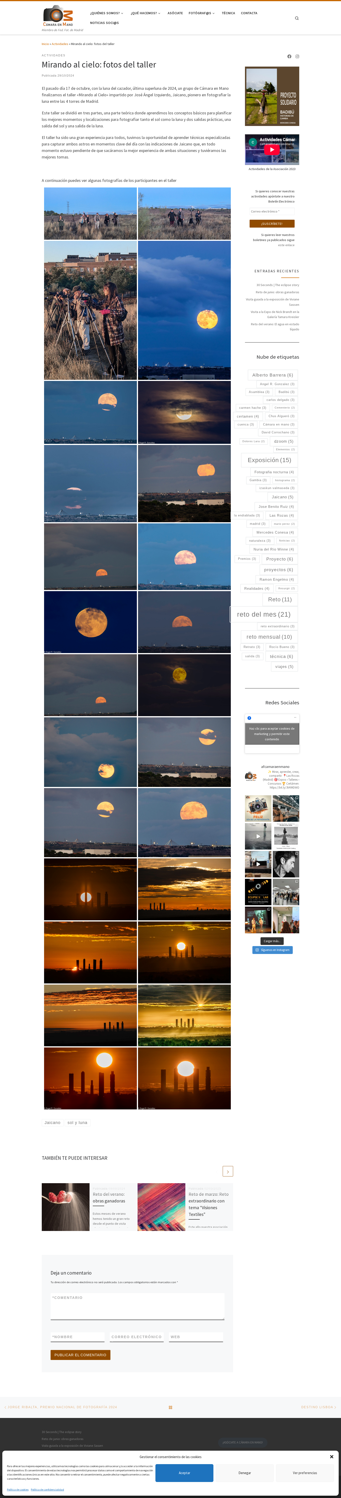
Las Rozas (282, 515)
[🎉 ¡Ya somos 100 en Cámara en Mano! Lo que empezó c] (258, 864)
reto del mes (264, 614)
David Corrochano (278, 432)
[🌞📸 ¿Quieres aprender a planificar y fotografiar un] (258, 892)
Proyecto (279, 559)
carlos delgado (281, 400)
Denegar (244, 1473)
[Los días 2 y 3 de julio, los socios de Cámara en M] (286, 836)
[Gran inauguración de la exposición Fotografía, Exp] (286, 892)
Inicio (45, 44)
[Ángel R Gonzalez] (184, 412)
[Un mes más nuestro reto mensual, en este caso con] (286, 808)
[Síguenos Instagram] (297, 56)
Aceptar (184, 1473)
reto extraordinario (278, 626)
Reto (280, 599)
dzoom (284, 441)
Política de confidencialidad (47, 1489)
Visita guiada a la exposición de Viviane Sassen (272, 301)
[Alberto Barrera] (184, 309)
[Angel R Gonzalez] (90, 621)
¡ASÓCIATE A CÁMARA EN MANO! (243, 1442)
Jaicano (283, 497)
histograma (285, 480)
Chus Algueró (282, 416)
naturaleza (260, 540)
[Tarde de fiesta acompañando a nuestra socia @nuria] (286, 920)
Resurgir (286, 588)
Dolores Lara (253, 441)
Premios (247, 559)
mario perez (284, 523)
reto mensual (269, 637)
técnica (281, 656)
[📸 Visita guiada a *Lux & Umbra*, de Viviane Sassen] (258, 836)
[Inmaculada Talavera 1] (90, 556)
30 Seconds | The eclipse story (278, 285)
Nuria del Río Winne (274, 549)
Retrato (252, 647)
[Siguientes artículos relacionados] (228, 1171)
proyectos (278, 569)
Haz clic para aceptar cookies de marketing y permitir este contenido (272, 733)
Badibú (287, 392)
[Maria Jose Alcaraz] (90, 412)
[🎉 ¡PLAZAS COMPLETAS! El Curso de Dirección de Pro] (286, 864)
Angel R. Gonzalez (277, 384)
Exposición (270, 460)
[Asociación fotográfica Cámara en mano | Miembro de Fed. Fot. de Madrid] (58, 14)
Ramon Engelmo (277, 579)
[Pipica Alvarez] (184, 483)
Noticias (287, 540)
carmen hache (252, 407)
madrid (258, 523)
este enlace (286, 245)
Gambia (258, 480)
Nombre (62, 1337)
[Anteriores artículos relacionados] (217, 1171)
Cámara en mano (279, 424)
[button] (331, 1456)
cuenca (246, 424)
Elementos (285, 449)
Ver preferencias (305, 1473)
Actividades (60, 44)
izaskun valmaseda (277, 488)
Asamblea (259, 392)
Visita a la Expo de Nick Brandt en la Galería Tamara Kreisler (275, 314)
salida (252, 656)
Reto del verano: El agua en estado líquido (275, 326)
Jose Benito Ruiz (276, 507)
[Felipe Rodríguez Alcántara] (184, 621)
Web (175, 1337)
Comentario (67, 1298)
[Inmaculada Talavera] (90, 684)
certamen (248, 416)
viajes (284, 666)
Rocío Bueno (282, 647)
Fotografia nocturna (274, 472)
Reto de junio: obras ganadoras (277, 292)
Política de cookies (18, 1489)
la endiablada (247, 515)
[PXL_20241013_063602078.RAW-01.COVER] (90, 309)
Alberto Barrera (272, 375)
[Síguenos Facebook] (289, 56)
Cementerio (285, 407)
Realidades (257, 588)
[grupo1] (90, 213)
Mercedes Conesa (275, 532)
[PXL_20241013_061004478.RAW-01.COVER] (184, 213)
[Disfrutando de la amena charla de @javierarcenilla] (258, 920)
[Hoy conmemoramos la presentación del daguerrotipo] (258, 808)
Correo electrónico (137, 1339)
